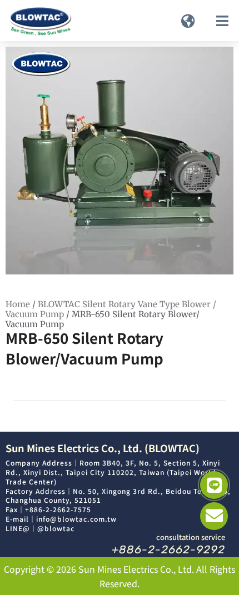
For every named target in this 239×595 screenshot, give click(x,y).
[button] (188, 20)
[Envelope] (214, 516)
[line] (214, 485)
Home (18, 304)
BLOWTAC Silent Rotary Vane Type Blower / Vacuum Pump (111, 309)
